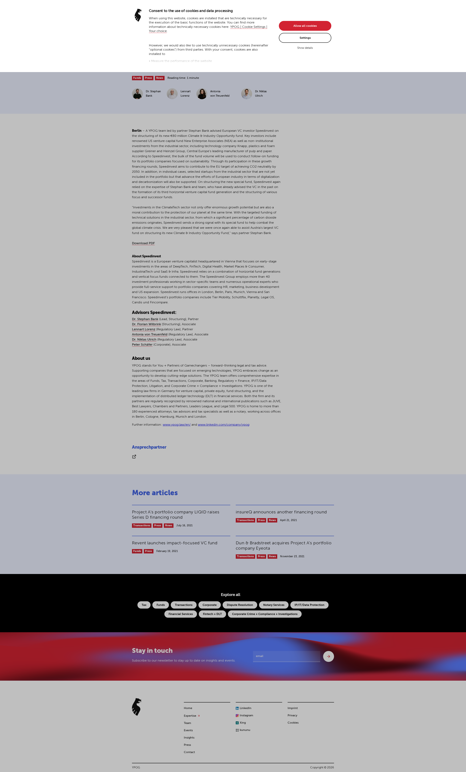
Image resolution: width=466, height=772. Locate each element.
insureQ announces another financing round (281, 512)
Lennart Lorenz (143, 329)
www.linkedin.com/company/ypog (223, 424)
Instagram (246, 715)
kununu (245, 730)
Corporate (210, 605)
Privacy (292, 715)
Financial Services (181, 614)
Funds (137, 78)
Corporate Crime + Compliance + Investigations (264, 614)
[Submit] (328, 656)
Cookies (293, 722)
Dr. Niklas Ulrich (144, 339)
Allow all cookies (305, 26)
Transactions (141, 525)
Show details (305, 48)
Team (187, 723)
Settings (305, 38)
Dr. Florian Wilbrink (146, 324)
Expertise (190, 715)
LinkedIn (245, 708)
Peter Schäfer (142, 344)
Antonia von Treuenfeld (149, 334)
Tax (144, 605)
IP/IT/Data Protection (309, 605)
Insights (189, 737)
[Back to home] (136, 707)
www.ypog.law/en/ (177, 424)
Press (148, 78)
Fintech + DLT (212, 614)
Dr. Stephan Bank (145, 319)
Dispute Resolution (240, 605)
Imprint (293, 708)
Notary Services (273, 605)
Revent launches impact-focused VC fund (174, 543)
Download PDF (143, 243)
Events (188, 730)
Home (188, 708)
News (159, 78)
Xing (243, 722)
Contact (189, 752)
